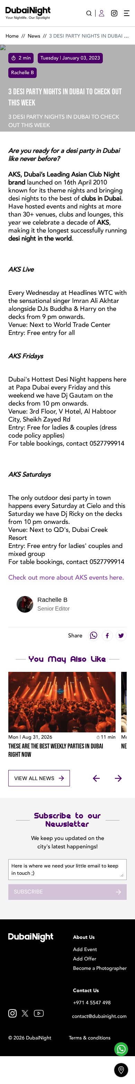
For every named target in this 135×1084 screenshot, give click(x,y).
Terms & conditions (89, 1038)
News (34, 36)
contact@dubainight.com (99, 1016)
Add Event (85, 949)
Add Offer (84, 959)
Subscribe (28, 891)
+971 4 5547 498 (92, 1002)
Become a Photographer (100, 968)
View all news (34, 778)
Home (12, 36)
